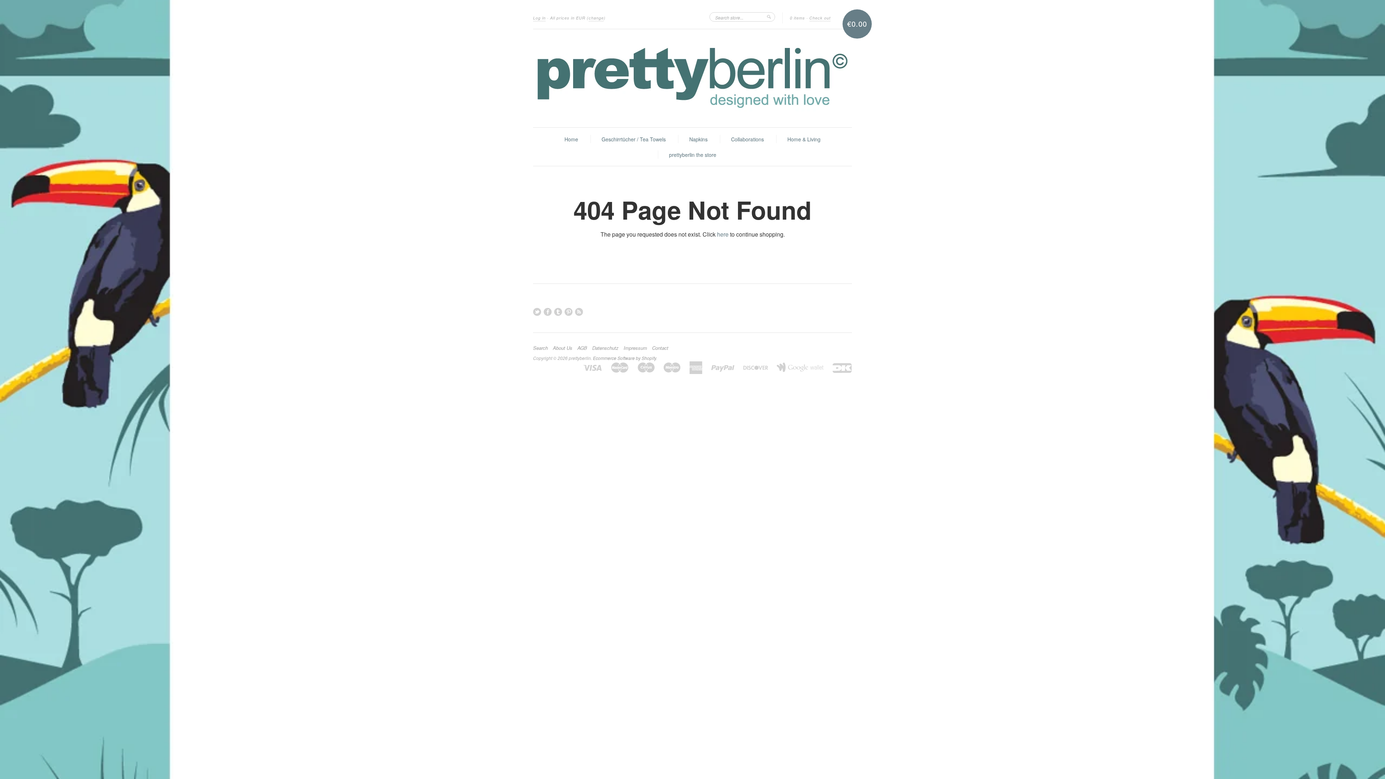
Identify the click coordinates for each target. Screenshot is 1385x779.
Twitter (537, 312)
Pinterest (568, 312)
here (723, 234)
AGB (582, 348)
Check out (820, 18)
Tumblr (558, 312)
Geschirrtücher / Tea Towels (634, 139)
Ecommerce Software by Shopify (624, 358)
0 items (797, 18)
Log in (539, 18)
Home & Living (804, 139)
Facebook (548, 312)
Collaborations (747, 139)
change (596, 18)
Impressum (635, 348)
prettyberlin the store (692, 154)
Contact (660, 348)
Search (540, 348)
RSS (579, 312)
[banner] (692, 78)
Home (571, 139)
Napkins (698, 139)
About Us (562, 348)
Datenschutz (605, 348)
